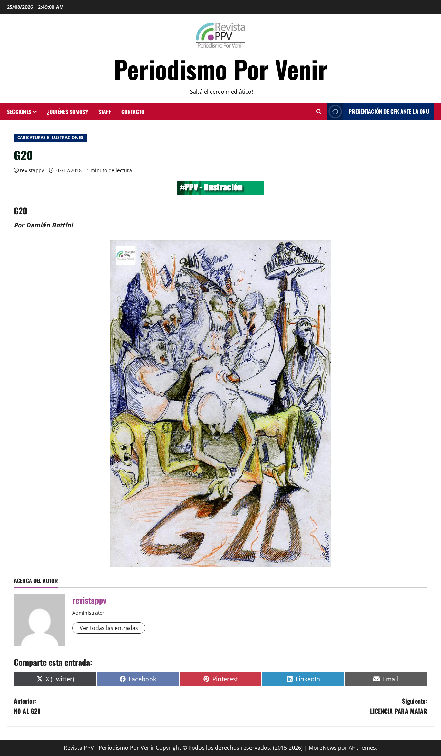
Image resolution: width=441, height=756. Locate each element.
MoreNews (323, 748)
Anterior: (27, 705)
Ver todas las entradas (109, 628)
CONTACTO (132, 111)
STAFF (104, 111)
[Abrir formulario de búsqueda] (318, 111)
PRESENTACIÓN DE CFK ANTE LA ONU (389, 111)
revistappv (32, 170)
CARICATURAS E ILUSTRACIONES (50, 138)
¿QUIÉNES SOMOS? (67, 111)
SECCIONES (19, 111)
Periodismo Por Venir (221, 68)
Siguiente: (398, 705)
